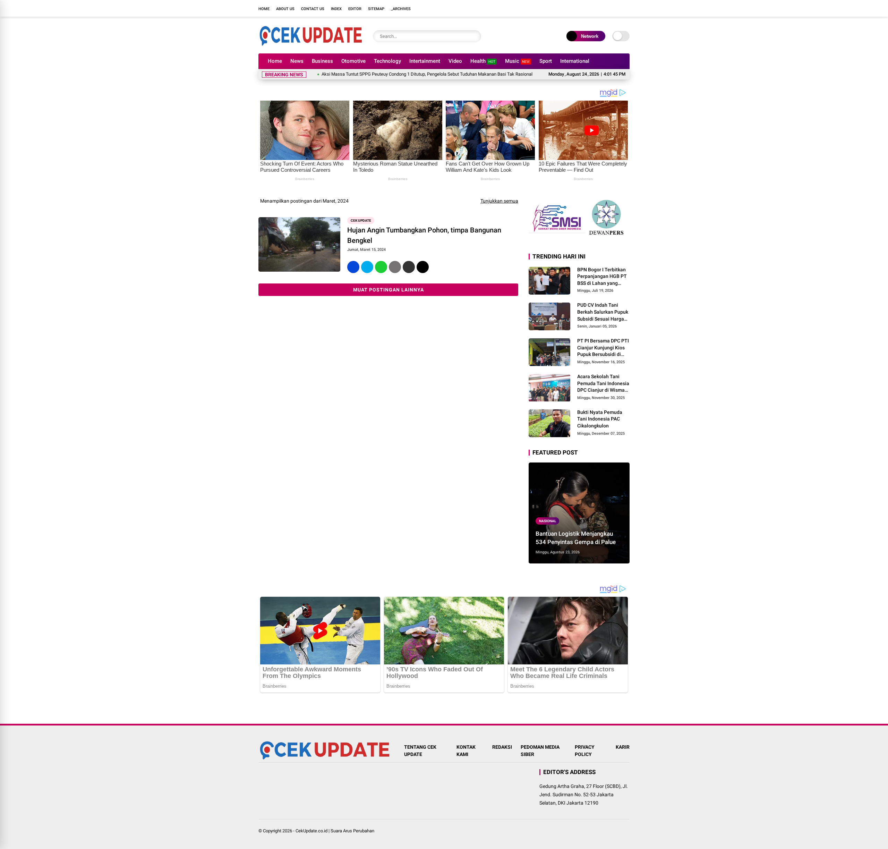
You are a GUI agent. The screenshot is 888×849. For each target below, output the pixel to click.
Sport (545, 61)
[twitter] (595, 8)
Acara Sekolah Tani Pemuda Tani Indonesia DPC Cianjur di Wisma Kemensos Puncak (603, 384)
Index (336, 9)
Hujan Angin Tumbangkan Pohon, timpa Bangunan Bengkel (424, 235)
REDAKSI (502, 747)
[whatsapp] (381, 267)
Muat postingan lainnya (388, 289)
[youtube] (615, 8)
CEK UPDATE (361, 220)
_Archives (401, 9)
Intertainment (424, 61)
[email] (409, 267)
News (297, 61)
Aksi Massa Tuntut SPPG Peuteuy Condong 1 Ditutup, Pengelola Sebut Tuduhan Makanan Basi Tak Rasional (401, 74)
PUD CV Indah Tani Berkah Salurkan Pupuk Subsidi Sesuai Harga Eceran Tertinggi (602, 313)
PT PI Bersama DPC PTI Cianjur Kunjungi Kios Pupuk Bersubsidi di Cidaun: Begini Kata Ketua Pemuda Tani (603, 348)
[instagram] (605, 8)
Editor (354, 9)
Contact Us (312, 9)
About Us (285, 9)
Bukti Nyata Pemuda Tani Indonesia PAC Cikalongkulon (599, 418)
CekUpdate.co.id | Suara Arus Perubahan (335, 830)
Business (322, 61)
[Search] (474, 36)
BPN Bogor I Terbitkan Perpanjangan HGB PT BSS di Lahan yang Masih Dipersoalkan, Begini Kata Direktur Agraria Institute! (602, 277)
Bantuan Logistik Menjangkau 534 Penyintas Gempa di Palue (576, 537)
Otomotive (353, 61)
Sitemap (376, 9)
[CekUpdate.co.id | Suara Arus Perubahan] (310, 44)
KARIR (623, 747)
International (574, 61)
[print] (395, 267)
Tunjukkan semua (499, 201)
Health (482, 61)
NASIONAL (547, 521)
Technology (387, 61)
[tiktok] (626, 8)
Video (455, 61)
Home (264, 9)
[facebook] (584, 8)
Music (517, 61)
